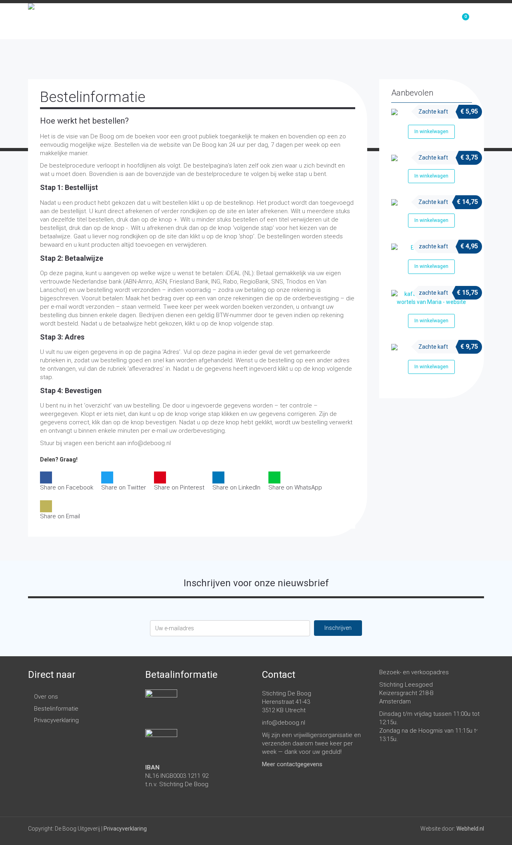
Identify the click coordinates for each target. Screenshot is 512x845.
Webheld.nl (470, 828)
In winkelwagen (431, 131)
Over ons (418, 21)
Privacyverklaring (56, 720)
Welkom (328, 21)
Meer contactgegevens (292, 764)
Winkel (372, 21)
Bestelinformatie (56, 708)
